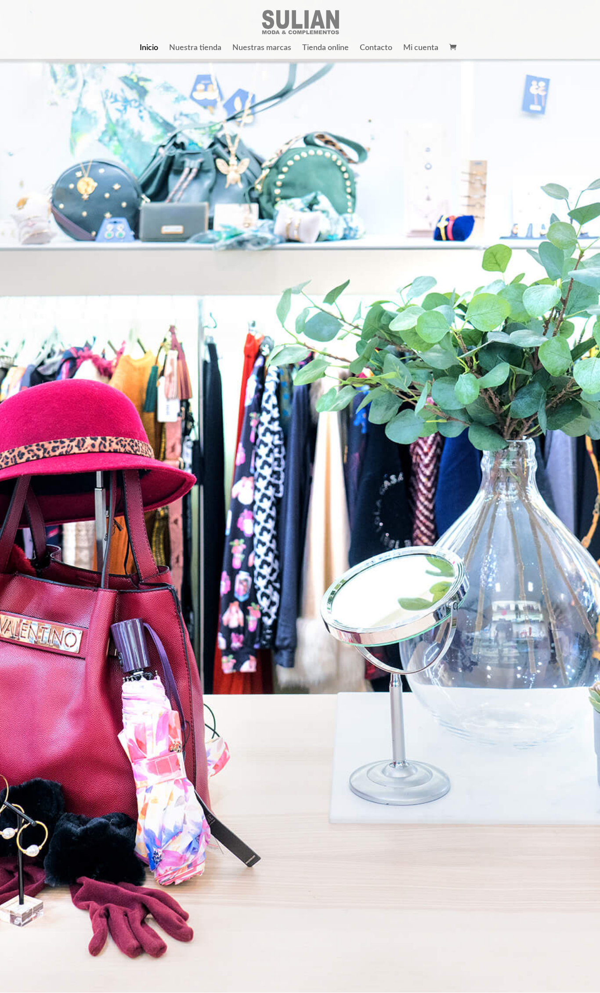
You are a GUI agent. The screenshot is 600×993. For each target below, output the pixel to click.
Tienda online (325, 48)
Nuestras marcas (261, 48)
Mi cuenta (420, 48)
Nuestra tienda (195, 48)
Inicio (149, 48)
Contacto (376, 48)
